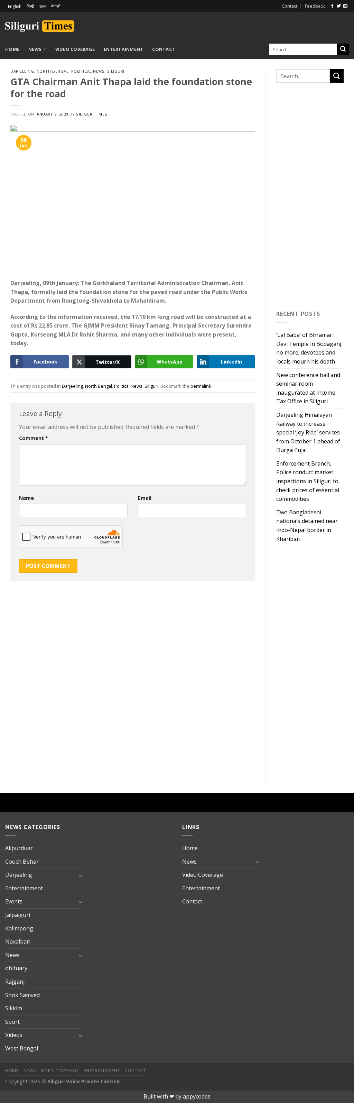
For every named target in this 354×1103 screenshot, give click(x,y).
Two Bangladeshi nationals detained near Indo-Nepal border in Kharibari (307, 525)
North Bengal (53, 71)
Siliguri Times (91, 114)
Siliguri (115, 71)
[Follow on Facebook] (332, 6)
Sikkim (13, 1008)
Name (26, 498)
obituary (16, 968)
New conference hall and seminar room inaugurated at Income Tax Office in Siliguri (308, 388)
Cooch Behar (22, 861)
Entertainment (123, 49)
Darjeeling (22, 71)
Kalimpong (19, 928)
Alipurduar (19, 848)
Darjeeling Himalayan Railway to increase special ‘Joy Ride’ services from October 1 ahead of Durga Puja (308, 432)
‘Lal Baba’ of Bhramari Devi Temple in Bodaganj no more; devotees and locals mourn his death (308, 348)
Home (12, 49)
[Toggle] (80, 875)
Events (13, 901)
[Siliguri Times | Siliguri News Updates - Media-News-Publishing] (39, 26)
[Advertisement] (268, 25)
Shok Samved (22, 995)
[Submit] (343, 49)
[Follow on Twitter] (339, 6)
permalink (200, 386)
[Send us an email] (345, 6)
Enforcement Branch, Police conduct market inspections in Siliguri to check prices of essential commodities (307, 481)
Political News (88, 71)
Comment (33, 438)
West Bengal (21, 1048)
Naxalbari (17, 941)
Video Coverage (75, 49)
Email (144, 498)
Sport (12, 1022)
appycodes (197, 1096)
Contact (289, 6)
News (34, 49)
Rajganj (15, 981)
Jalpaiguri (17, 915)
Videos (13, 1035)
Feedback (315, 6)
